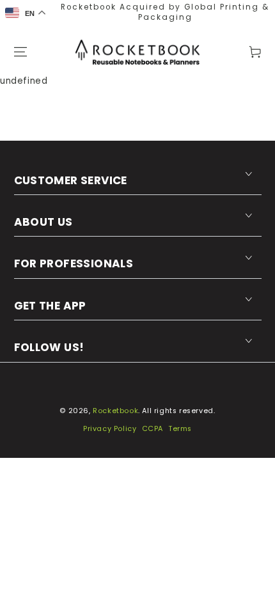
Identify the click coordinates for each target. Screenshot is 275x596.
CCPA (152, 429)
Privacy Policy (109, 429)
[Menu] (20, 52)
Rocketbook (115, 411)
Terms (180, 429)
